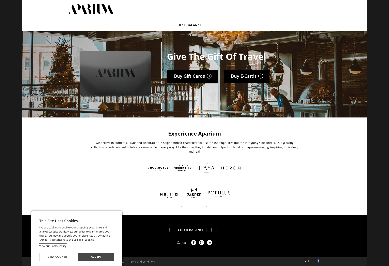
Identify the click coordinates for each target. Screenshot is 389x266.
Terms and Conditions (142, 261)
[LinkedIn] (209, 242)
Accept (96, 257)
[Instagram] (201, 242)
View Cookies (57, 257)
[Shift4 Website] (312, 261)
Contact (182, 242)
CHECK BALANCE (188, 25)
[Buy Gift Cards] (115, 96)
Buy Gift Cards (190, 76)
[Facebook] (193, 242)
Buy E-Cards (244, 76)
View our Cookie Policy (52, 246)
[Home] (91, 9)
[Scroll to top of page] (381, 205)
